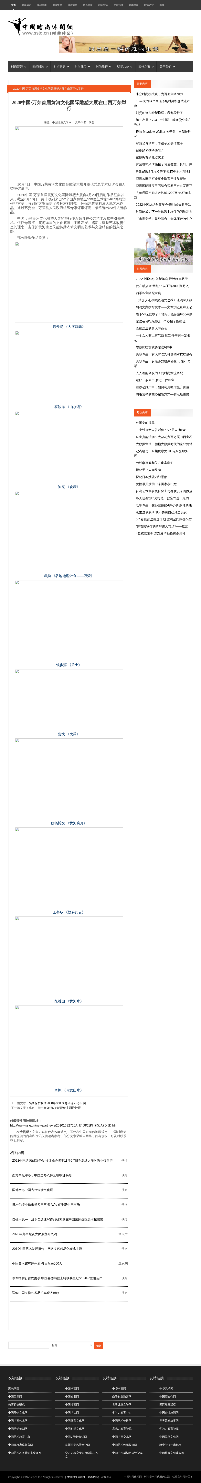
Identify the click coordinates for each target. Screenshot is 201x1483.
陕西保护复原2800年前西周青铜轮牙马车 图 (57, 1103)
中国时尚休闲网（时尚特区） (83, 1477)
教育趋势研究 (16, 1404)
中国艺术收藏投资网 (124, 1444)
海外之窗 (144, 66)
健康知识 (57, 5)
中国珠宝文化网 (74, 1420)
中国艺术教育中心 (19, 1436)
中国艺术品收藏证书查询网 (24, 1452)
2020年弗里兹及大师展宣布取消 (34, 1234)
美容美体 (42, 5)
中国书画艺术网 (17, 1420)
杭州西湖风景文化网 (77, 1444)
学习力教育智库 (169, 1428)
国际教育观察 (167, 1404)
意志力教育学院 (122, 1428)
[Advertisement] (81, 1314)
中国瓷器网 (72, 1396)
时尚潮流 (17, 66)
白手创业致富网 (122, 1396)
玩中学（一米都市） (171, 1444)
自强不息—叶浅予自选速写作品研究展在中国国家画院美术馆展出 (57, 1219)
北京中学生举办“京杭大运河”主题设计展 (55, 1107)
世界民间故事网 (169, 1420)
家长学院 (13, 1388)
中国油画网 (72, 1404)
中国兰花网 (15, 1396)
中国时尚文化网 (74, 1428)
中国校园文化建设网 (171, 1452)
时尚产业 (149, 5)
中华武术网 (166, 1388)
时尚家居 (59, 66)
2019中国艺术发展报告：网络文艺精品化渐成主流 (47, 1248)
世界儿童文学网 (122, 1404)
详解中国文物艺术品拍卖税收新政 (35, 1293)
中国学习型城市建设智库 (127, 1452)
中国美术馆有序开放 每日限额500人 (37, 1263)
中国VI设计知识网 (76, 1436)
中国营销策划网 (17, 1428)
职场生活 (103, 5)
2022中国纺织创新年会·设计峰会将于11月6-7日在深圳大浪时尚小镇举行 (62, 1160)
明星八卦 (123, 66)
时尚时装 (38, 66)
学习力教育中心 (122, 1412)
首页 (13, 5)
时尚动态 (26, 5)
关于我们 (165, 66)
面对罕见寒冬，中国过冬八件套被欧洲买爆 (42, 1175)
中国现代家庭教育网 (20, 1444)
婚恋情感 (72, 5)
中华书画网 (119, 1388)
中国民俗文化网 (169, 1436)
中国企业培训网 (169, 1412)
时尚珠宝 (81, 66)
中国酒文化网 (167, 1396)
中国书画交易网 (122, 1436)
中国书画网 (72, 1388)
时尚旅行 (102, 66)
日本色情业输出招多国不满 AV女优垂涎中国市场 (46, 1204)
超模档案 (133, 5)
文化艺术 (118, 5)
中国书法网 (72, 1412)
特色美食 (87, 5)
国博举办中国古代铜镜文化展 (32, 1190)
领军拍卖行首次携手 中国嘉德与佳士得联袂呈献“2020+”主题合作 (57, 1278)
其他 (162, 5)
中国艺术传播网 (122, 1420)
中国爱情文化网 (17, 1412)
